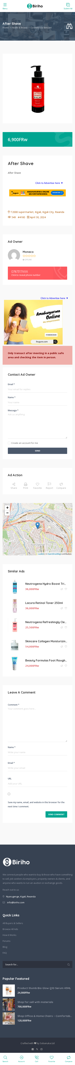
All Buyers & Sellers (13, 923)
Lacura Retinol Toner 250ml (44, 603)
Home (6, 27)
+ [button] (7, 507)
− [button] (7, 513)
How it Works (9, 935)
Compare (61, 487)
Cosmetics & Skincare (41, 27)
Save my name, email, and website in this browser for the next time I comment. (36, 804)
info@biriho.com (15, 902)
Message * (13, 410)
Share (14, 487)
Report (49, 487)
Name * (12, 397)
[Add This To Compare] (62, 589)
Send (37, 450)
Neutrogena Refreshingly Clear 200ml (46, 622)
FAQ (5, 952)
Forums (6, 941)
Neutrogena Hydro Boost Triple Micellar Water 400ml (46, 583)
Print (25, 487)
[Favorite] (66, 589)
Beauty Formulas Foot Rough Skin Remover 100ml (46, 660)
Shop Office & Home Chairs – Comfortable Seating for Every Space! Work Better (44, 1016)
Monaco (28, 252)
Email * (11, 384)
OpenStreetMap (54, 553)
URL (10, 778)
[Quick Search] (69, 26)
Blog (5, 946)
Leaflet (41, 553)
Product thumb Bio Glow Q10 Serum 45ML (44, 988)
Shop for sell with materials (35, 1002)
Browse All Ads (10, 929)
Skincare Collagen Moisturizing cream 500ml (46, 641)
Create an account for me (24, 443)
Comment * (13, 704)
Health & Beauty (20, 27)
